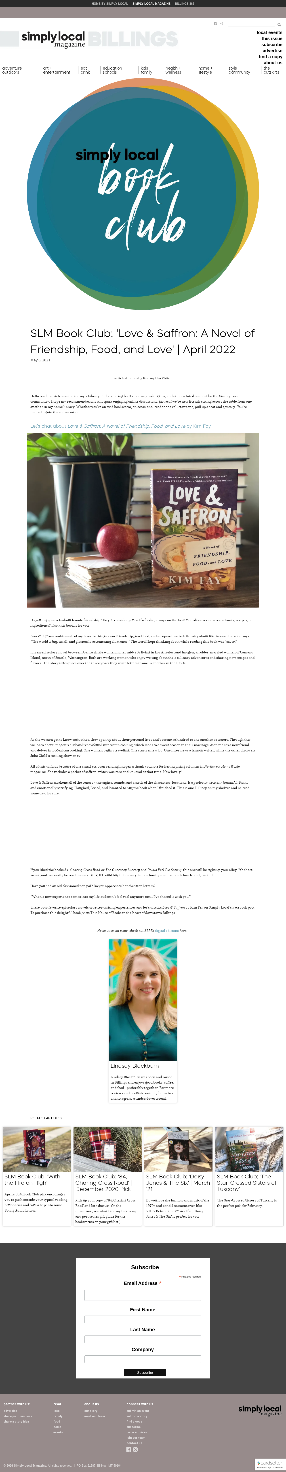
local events (269, 32)
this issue (272, 38)
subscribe (271, 44)
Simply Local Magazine (151, 3)
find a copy (270, 56)
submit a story (136, 1416)
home (57, 1427)
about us (273, 62)
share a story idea (16, 1421)
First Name (142, 1309)
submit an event (137, 1410)
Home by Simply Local (110, 3)
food (56, 1421)
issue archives (136, 1432)
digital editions (167, 930)
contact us (134, 1443)
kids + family (146, 70)
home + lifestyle (205, 70)
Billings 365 (184, 3)
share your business (18, 1416)
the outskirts (271, 70)
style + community (239, 70)
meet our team (94, 1416)
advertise (272, 50)
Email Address (143, 1284)
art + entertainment (56, 70)
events (58, 1432)
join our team (135, 1437)
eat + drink (85, 70)
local (57, 1410)
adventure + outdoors (13, 70)
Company (143, 1349)
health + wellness (173, 70)
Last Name (142, 1329)
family (58, 1416)
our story (90, 1410)
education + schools (114, 70)
